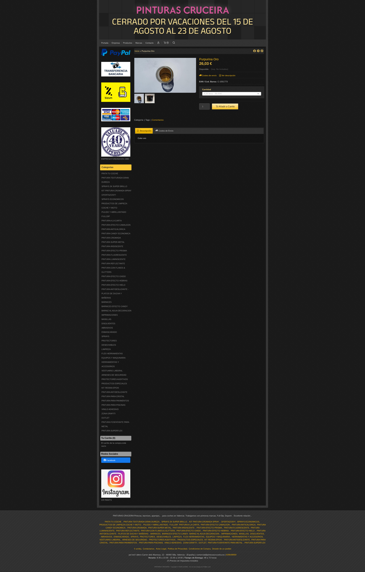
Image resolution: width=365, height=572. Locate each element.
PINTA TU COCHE (110, 173)
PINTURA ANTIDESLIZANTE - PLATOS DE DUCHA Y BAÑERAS (115, 293)
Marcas (138, 43)
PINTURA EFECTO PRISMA (114, 250)
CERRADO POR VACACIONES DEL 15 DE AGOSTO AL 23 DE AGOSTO (182, 26)
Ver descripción (228, 75)
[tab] (144, 131)
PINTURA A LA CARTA (112, 220)
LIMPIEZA (106, 349)
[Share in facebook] (254, 51)
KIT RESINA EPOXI (110, 388)
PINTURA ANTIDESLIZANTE (114, 392)
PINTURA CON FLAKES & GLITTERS (113, 270)
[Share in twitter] (258, 51)
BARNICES (106, 302)
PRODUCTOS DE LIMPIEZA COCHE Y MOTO (114, 205)
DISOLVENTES (108, 323)
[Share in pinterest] (262, 51)
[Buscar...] (174, 43)
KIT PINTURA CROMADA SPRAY (116, 190)
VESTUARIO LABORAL (112, 371)
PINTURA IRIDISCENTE (112, 246)
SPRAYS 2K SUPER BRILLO (114, 186)
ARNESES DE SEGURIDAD (114, 375)
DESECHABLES (109, 345)
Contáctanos (148, 549)
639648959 (231, 555)
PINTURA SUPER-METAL (113, 242)
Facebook (110, 460)
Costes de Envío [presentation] (165, 131)
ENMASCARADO (109, 332)
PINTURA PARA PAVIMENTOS (115, 401)
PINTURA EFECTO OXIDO (114, 276)
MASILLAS (106, 319)
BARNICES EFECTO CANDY (115, 306)
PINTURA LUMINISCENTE (113, 259)
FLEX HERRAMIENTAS (112, 353)
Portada (104, 43)
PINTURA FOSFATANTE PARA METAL (115, 424)
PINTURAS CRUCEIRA (182, 9)
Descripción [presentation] (145, 131)
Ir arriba (137, 549)
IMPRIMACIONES (110, 315)
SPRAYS (105, 336)
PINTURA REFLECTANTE (113, 263)
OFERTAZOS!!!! (109, 195)
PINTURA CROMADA (111, 238)
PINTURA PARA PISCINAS (113, 405)
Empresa (116, 43)
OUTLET (106, 418)
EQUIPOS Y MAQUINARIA (113, 358)
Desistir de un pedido (221, 549)
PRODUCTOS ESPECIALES (114, 383)
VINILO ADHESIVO (110, 409)
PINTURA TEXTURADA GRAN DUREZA (115, 180)
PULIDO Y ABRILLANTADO (114, 212)
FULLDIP (106, 216)
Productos (127, 43)
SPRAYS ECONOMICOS (113, 199)
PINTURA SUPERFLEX (112, 431)
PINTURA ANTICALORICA (113, 229)
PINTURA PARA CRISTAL (113, 396)
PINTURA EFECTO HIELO (113, 285)
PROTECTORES (109, 341)
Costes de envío (209, 75)
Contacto (149, 43)
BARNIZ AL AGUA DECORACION (116, 311)
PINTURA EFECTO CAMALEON (116, 225)
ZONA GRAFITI (108, 413)
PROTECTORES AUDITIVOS (115, 379)
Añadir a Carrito (226, 106)
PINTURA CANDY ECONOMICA (116, 233)
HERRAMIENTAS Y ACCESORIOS (110, 364)
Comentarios (158, 120)
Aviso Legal (161, 549)
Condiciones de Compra (200, 549)
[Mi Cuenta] (158, 43)
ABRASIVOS (107, 328)
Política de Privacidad (177, 549)
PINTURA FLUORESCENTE (114, 255)
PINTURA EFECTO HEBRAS (114, 280)
